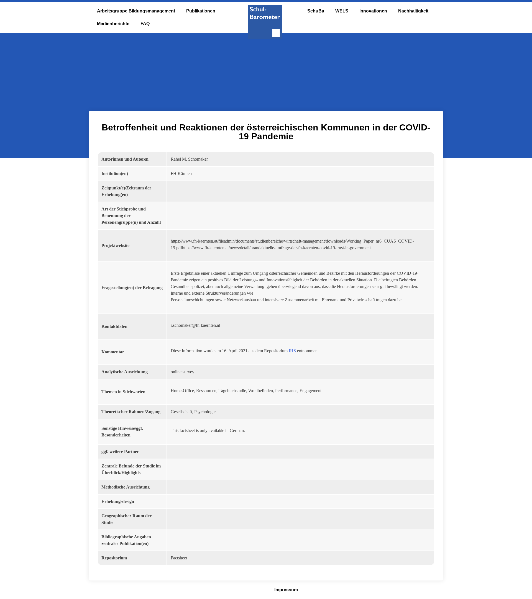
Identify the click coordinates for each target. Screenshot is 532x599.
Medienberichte (113, 23)
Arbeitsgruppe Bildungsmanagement (136, 11)
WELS (341, 11)
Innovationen (373, 11)
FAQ (145, 23)
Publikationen (200, 11)
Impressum (286, 589)
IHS (292, 350)
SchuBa (315, 11)
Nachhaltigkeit (413, 11)
